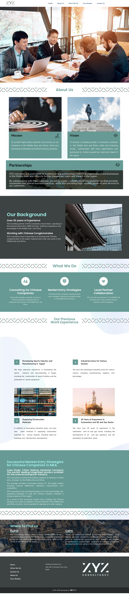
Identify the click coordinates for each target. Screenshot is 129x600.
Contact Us (101, 3)
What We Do (73, 3)
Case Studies (87, 3)
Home (50, 3)
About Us (60, 3)
